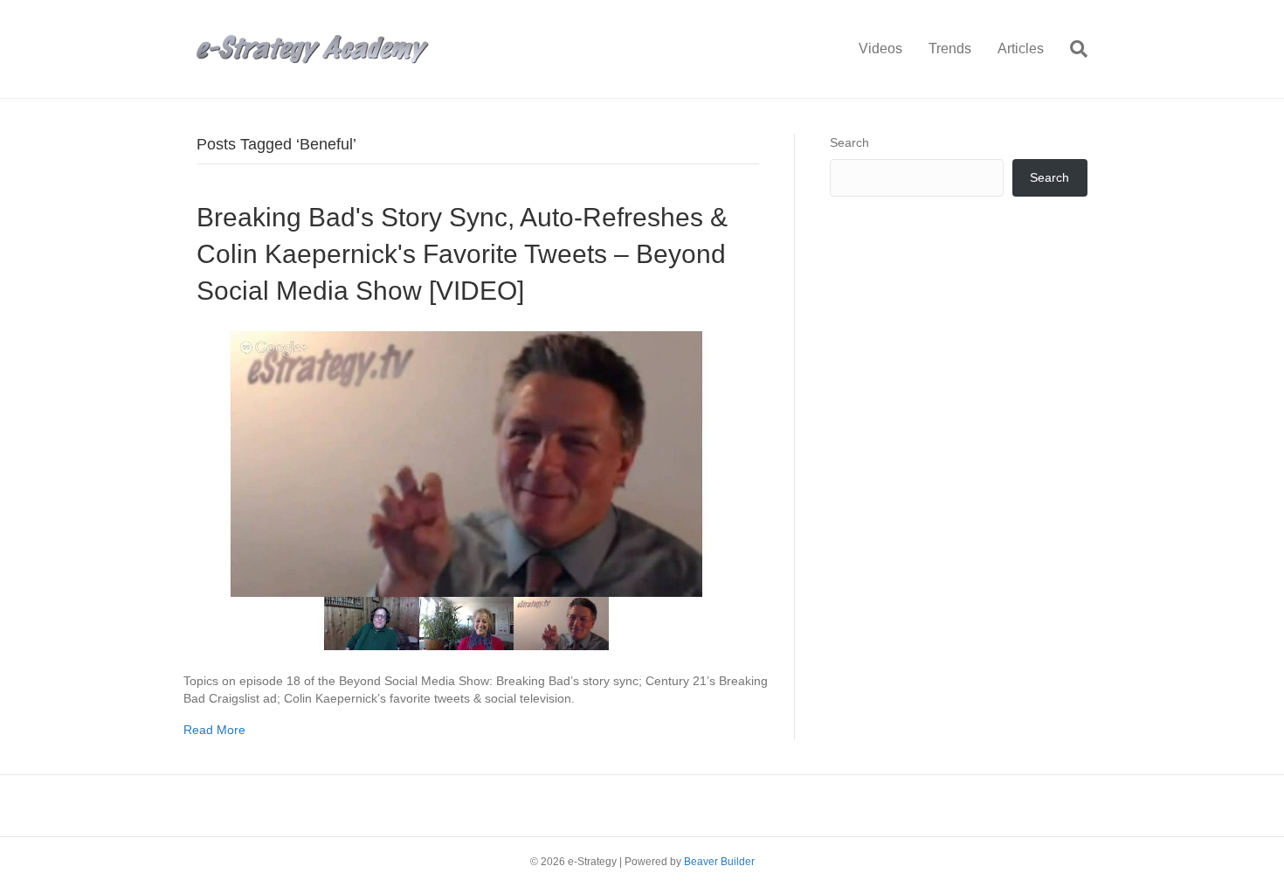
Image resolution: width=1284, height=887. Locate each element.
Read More (214, 730)
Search (849, 142)
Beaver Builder (719, 862)
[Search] (1072, 49)
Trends (949, 48)
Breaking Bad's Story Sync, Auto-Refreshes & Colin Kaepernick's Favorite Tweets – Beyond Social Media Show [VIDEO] (462, 254)
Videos (880, 48)
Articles (1021, 48)
